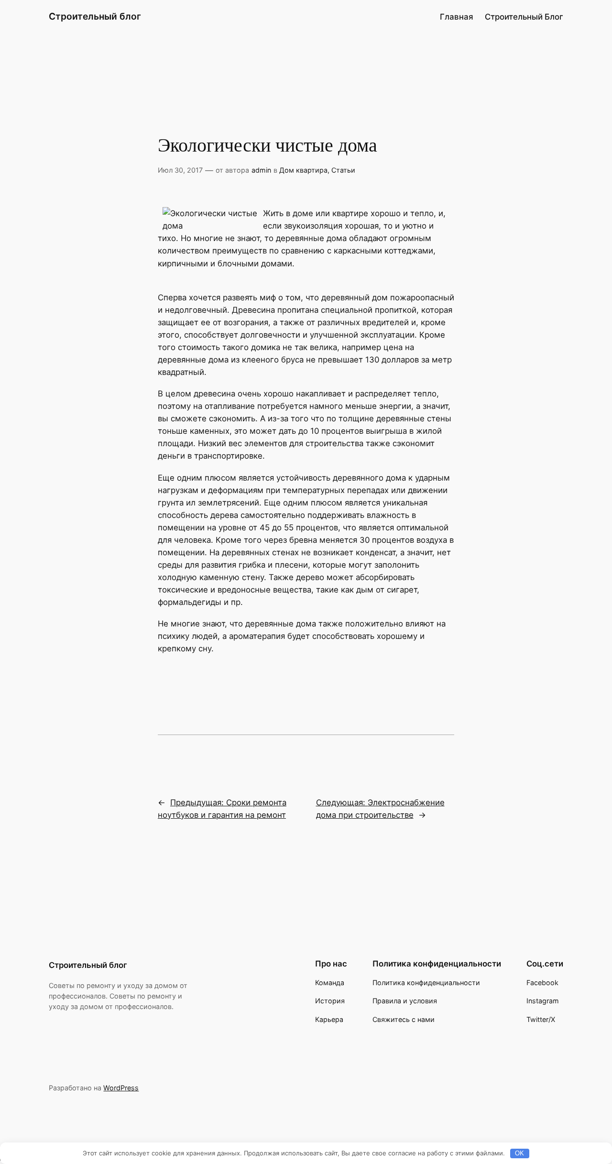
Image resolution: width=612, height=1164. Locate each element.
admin (261, 170)
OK (519, 1153)
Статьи (343, 170)
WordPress (121, 1088)
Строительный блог (95, 16)
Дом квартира (303, 170)
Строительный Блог (524, 17)
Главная (456, 17)
